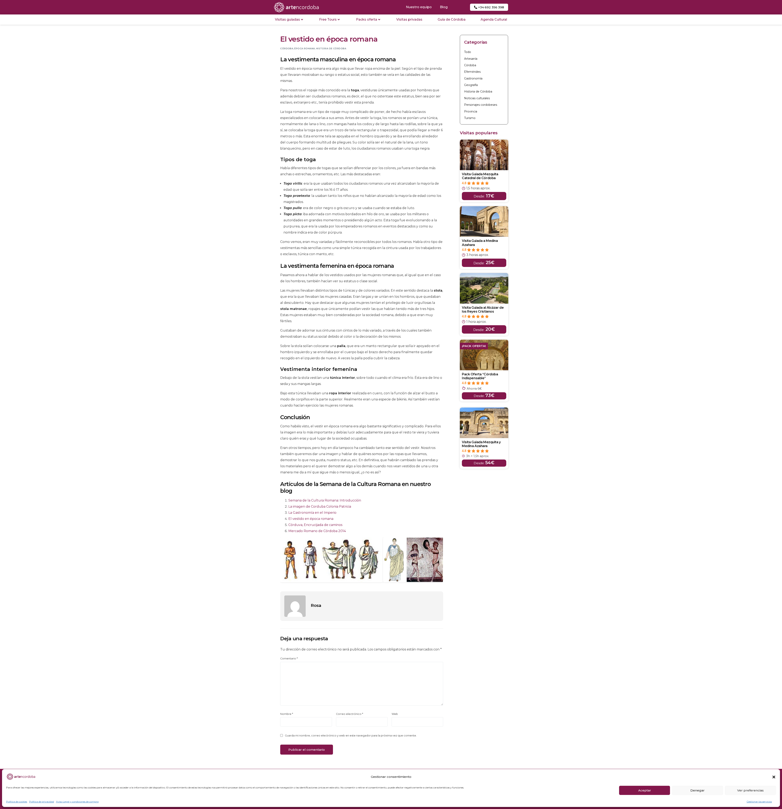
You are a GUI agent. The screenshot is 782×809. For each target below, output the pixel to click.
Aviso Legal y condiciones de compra (77, 801)
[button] (774, 777)
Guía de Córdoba (452, 19)
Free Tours (328, 19)
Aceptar (644, 790)
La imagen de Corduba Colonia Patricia (319, 506)
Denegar (697, 790)
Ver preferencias (750, 790)
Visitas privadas (409, 19)
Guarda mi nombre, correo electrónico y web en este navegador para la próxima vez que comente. (351, 735)
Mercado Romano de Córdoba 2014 (317, 531)
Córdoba (286, 48)
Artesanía (470, 59)
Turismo (470, 118)
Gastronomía (473, 78)
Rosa (316, 605)
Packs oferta (366, 19)
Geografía (471, 85)
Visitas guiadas (287, 19)
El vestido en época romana (310, 519)
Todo (467, 52)
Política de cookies (16, 801)
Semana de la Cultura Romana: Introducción (324, 500)
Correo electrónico (349, 713)
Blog (444, 7)
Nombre (286, 713)
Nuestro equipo (419, 7)
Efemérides (472, 72)
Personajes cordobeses (480, 105)
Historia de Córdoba (331, 48)
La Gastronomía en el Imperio (312, 513)
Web (395, 713)
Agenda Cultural (494, 19)
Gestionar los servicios (759, 801)
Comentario (289, 658)
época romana (304, 48)
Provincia (470, 111)
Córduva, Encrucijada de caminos (315, 525)
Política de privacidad (41, 801)
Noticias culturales (477, 98)
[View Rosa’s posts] (295, 606)
